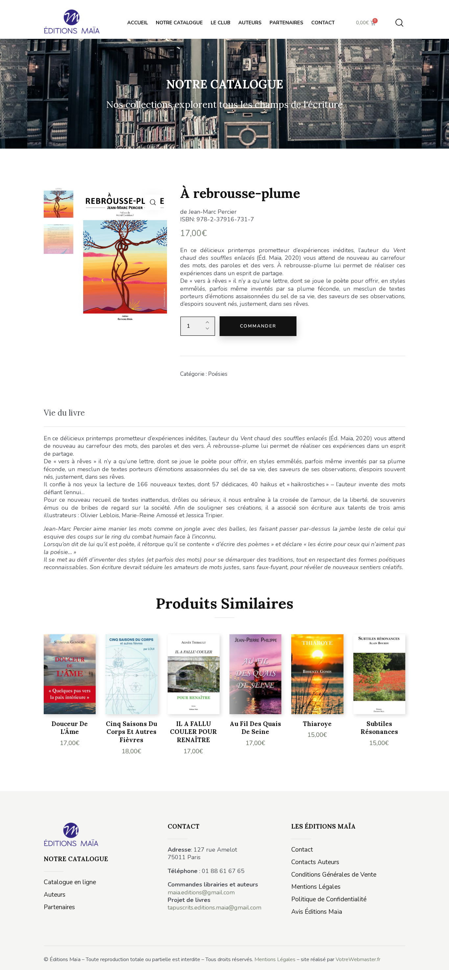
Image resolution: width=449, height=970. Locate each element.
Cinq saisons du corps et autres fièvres (131, 732)
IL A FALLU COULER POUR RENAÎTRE (193, 732)
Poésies (217, 374)
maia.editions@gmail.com (201, 892)
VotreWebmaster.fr (358, 959)
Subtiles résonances (379, 728)
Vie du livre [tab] (64, 413)
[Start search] (399, 22)
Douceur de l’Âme (70, 728)
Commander (258, 326)
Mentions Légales (274, 959)
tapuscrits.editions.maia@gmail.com (214, 907)
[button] (152, 202)
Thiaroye (317, 724)
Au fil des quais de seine (255, 728)
